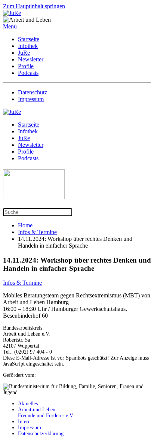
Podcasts (28, 73)
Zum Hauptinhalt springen (34, 6)
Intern (25, 421)
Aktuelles (28, 403)
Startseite (28, 39)
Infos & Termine (22, 282)
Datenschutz (32, 92)
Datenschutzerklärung (41, 433)
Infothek (28, 46)
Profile (26, 66)
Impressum (31, 99)
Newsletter (30, 59)
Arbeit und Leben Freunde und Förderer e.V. (46, 412)
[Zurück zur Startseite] (12, 13)
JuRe (24, 52)
